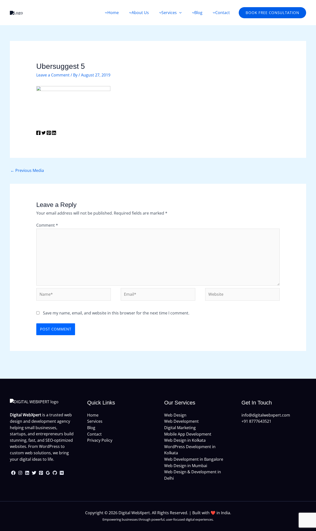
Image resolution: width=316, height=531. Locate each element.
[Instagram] (20, 473)
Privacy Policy (99, 440)
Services (94, 421)
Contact (94, 434)
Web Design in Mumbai (185, 465)
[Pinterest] (49, 133)
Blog (91, 427)
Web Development (181, 421)
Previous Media (27, 170)
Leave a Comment (53, 75)
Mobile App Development (187, 434)
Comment (47, 225)
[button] (272, 12)
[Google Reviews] (48, 473)
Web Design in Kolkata (185, 440)
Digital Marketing (180, 427)
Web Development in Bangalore (193, 459)
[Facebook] (38, 133)
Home (93, 415)
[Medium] (61, 473)
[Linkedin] (54, 133)
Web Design (175, 415)
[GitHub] (55, 473)
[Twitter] (43, 133)
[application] (179, 12)
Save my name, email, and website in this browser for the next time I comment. (116, 313)
